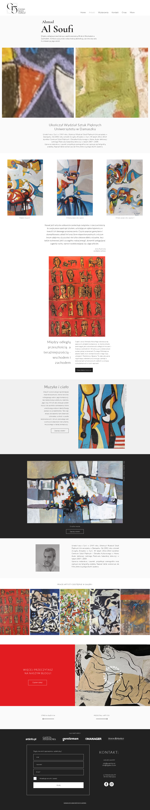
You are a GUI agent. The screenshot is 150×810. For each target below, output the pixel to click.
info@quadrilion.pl (109, 763)
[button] (84, 370)
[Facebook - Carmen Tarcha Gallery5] (106, 784)
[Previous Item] (3, 611)
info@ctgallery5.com (109, 765)
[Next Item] (146, 611)
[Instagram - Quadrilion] (111, 784)
